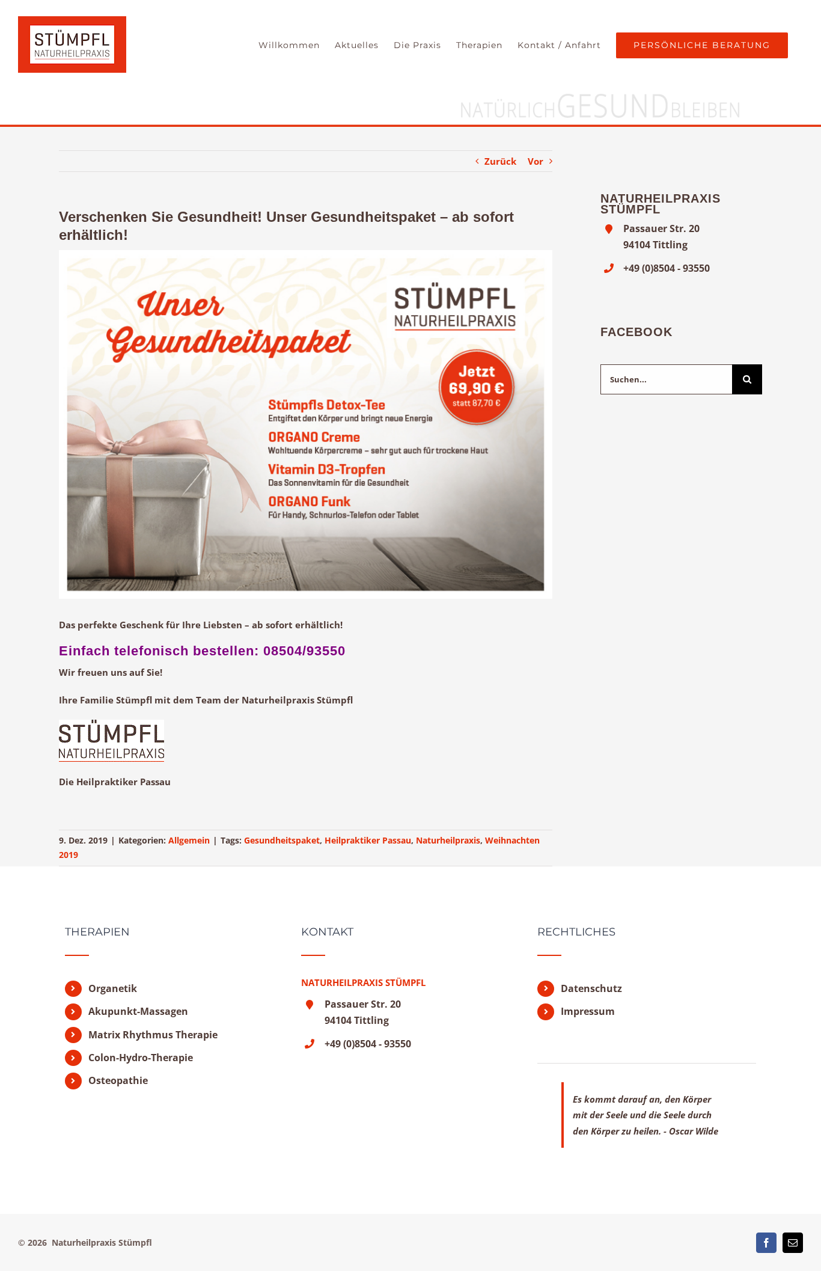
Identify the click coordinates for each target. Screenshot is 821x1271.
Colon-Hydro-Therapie (140, 1057)
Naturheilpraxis (448, 840)
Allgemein (189, 840)
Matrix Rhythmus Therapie (153, 1034)
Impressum (588, 1011)
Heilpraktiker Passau (368, 840)
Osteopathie (118, 1080)
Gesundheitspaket (282, 840)
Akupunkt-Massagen (138, 1011)
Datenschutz (591, 988)
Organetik (112, 988)
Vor (535, 161)
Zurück (500, 161)
